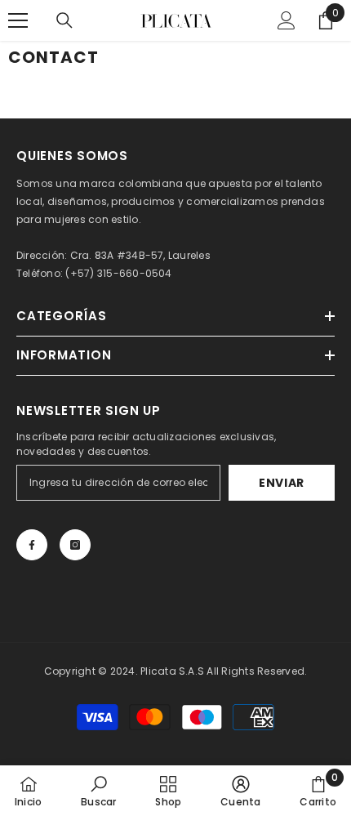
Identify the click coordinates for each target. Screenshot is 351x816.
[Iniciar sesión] (286, 20)
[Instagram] (75, 544)
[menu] (18, 20)
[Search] (64, 20)
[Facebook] (31, 544)
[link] (98, 791)
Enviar (281, 483)
